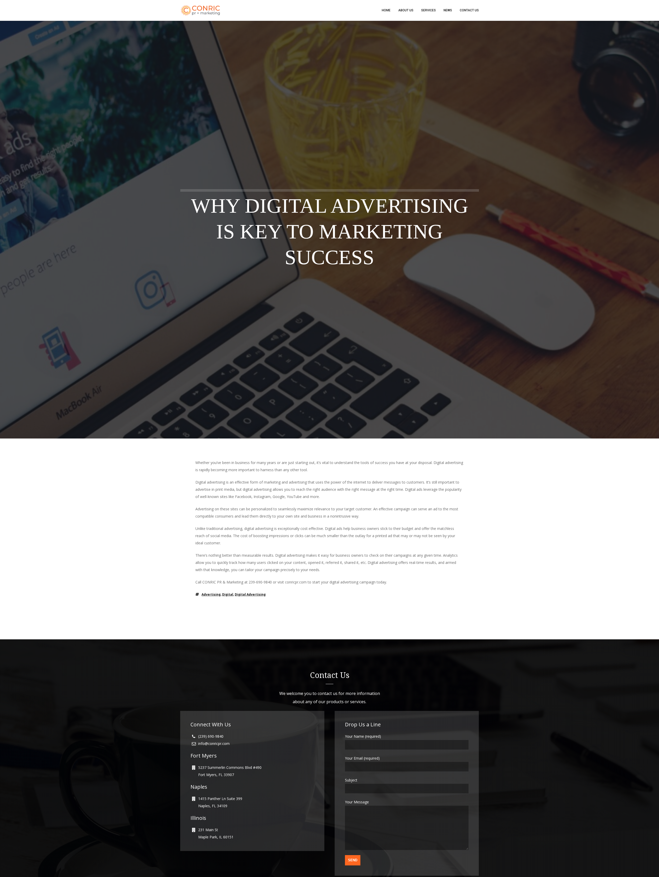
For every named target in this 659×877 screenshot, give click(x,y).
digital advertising (250, 594)
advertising (211, 594)
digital (227, 594)
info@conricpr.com (214, 743)
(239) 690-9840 (210, 736)
